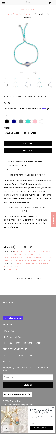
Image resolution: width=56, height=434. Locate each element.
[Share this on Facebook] (19, 247)
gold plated (30, 133)
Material (8, 128)
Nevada (44, 263)
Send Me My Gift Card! (41, 428)
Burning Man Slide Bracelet (26, 96)
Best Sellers (19, 251)
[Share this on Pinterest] (24, 247)
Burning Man (18, 263)
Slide (6, 266)
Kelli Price (22, 254)
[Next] (35, 72)
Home (8, 14)
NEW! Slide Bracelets (22, 14)
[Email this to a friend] (30, 247)
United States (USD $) (15, 394)
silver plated (12, 133)
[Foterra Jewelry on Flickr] (3, 310)
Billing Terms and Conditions (22, 343)
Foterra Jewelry (17, 401)
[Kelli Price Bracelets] (28, 45)
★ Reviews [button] (53, 219)
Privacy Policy (12, 337)
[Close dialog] (53, 407)
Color (6, 116)
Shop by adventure (15, 349)
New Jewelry (20, 257)
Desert (28, 263)
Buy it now (28, 150)
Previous (24, 9)
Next (33, 9)
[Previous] (21, 72)
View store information (16, 169)
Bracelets (13, 269)
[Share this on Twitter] (13, 247)
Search (7, 324)
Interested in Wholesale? (20, 355)
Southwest (14, 266)
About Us (8, 331)
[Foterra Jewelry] (28, 2)
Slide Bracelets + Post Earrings (37, 260)
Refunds (8, 361)
